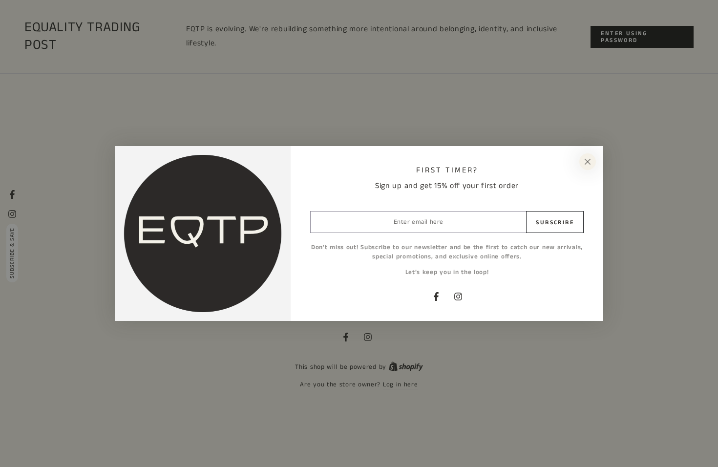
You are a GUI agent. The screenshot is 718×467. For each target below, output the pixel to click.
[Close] (587, 161)
